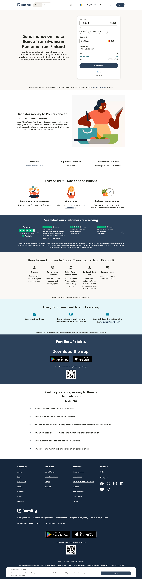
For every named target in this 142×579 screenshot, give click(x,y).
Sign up (120, 5)
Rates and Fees (78, 472)
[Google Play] (59, 359)
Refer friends (77, 496)
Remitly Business (51, 477)
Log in (111, 5)
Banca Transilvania (34, 165)
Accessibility (50, 523)
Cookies (61, 523)
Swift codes (77, 477)
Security (39, 523)
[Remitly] (24, 5)
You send (83, 19)
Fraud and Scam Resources (83, 482)
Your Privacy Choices (99, 518)
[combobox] (113, 41)
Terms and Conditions (99, 87)
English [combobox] (89, 5)
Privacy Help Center (25, 523)
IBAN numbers (78, 491)
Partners (76, 486)
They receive (84, 37)
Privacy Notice (61, 518)
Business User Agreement (43, 518)
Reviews (20, 501)
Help (101, 5)
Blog (19, 477)
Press (19, 486)
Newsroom (21, 482)
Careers (20, 491)
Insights (76, 501)
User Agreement (23, 518)
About (19, 472)
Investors (20, 496)
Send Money (50, 472)
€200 (83, 32)
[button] (72, 5)
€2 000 (93, 32)
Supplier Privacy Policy (79, 518)
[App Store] (82, 359)
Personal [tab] (38, 5)
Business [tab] (47, 5)
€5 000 (103, 32)
